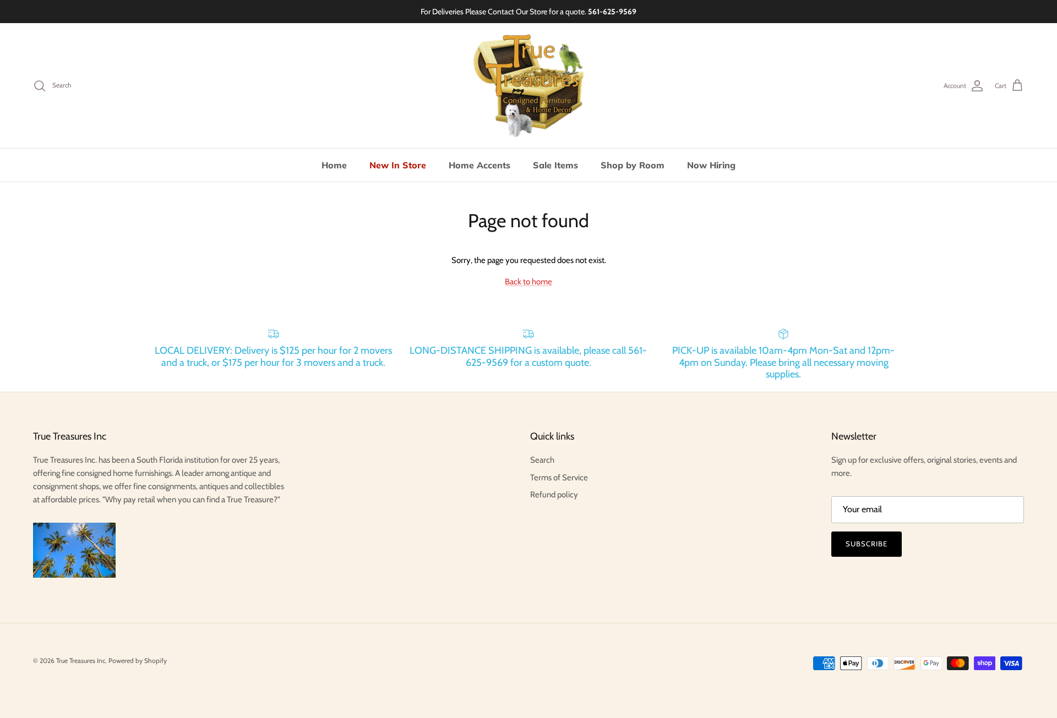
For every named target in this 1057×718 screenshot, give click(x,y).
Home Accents (479, 165)
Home (334, 165)
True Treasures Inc (80, 660)
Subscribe (866, 543)
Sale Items (555, 165)
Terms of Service (559, 478)
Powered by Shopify (137, 660)
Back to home (528, 282)
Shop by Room (632, 165)
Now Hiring (711, 165)
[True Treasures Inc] (528, 86)
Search (542, 460)
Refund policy (554, 495)
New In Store (397, 165)
